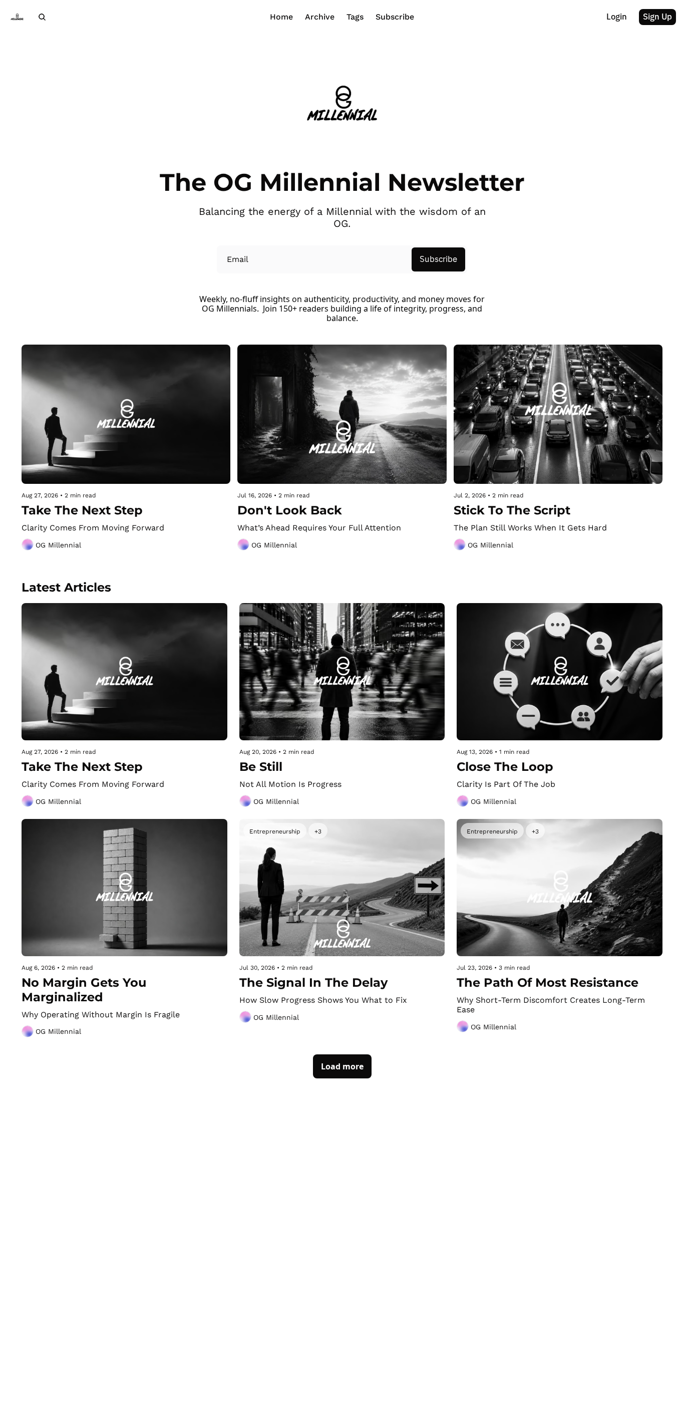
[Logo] (17, 17)
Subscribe (438, 259)
